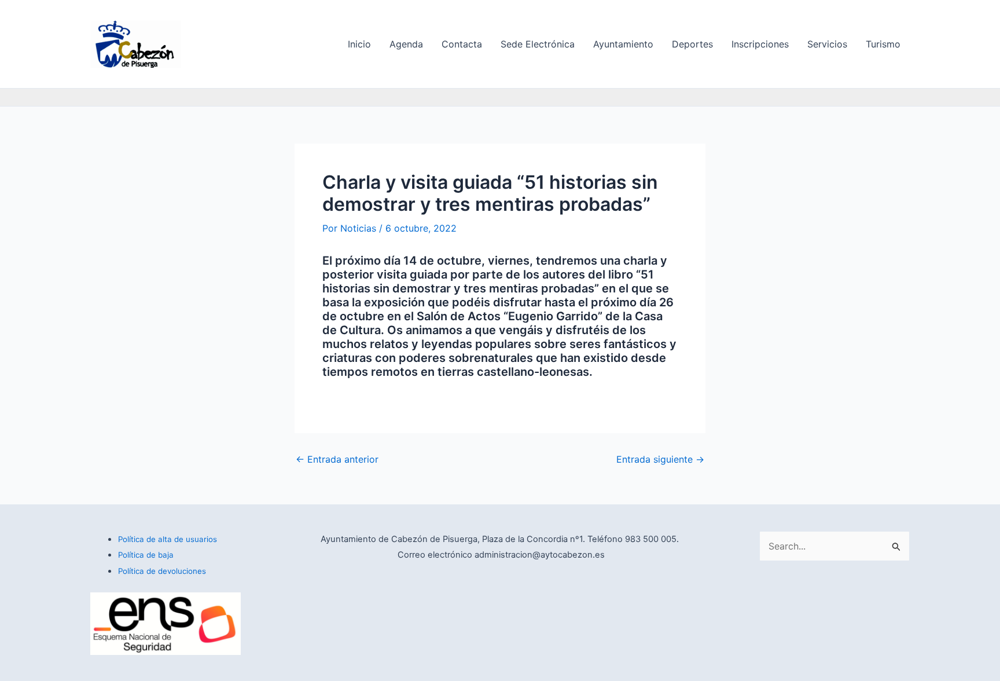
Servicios (827, 44)
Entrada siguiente (660, 459)
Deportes (692, 44)
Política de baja (146, 554)
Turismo (883, 44)
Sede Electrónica (538, 44)
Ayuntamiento (623, 44)
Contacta (462, 44)
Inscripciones (760, 44)
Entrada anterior (337, 459)
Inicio (359, 44)
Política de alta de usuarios (167, 539)
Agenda (406, 44)
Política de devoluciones (162, 571)
